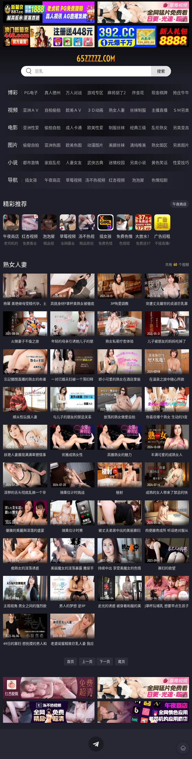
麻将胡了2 (117, 92)
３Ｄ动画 (95, 110)
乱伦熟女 (160, 127)
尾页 (121, 661)
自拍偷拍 (52, 110)
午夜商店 (52, 180)
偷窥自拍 (31, 145)
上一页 (87, 661)
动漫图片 (95, 145)
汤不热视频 (95, 180)
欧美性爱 (95, 127)
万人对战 (74, 92)
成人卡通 (74, 127)
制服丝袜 (117, 127)
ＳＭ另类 (181, 110)
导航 (13, 180)
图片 (13, 145)
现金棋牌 (160, 92)
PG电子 (31, 92)
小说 (13, 162)
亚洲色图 (52, 145)
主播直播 (160, 110)
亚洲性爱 (31, 127)
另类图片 (181, 145)
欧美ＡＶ (74, 110)
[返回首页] (183, 748)
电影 (13, 127)
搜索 (161, 71)
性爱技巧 (181, 162)
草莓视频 (74, 180)
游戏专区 (95, 92)
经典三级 (138, 127)
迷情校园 (117, 162)
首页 (70, 661)
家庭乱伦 (52, 162)
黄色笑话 (160, 162)
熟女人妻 (117, 110)
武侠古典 (95, 162)
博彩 (13, 92)
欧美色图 (74, 145)
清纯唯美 (138, 145)
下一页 (105, 661)
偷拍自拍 (52, 127)
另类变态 (181, 127)
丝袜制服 (138, 110)
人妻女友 (74, 162)
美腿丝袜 (117, 145)
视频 (13, 110)
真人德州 (52, 92)
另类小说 (138, 162)
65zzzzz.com (95, 58)
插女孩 (31, 180)
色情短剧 (160, 180)
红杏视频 (117, 180)
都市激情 (31, 162)
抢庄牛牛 (181, 92)
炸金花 (138, 92)
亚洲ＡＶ (31, 110)
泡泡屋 (138, 180)
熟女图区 (160, 145)
